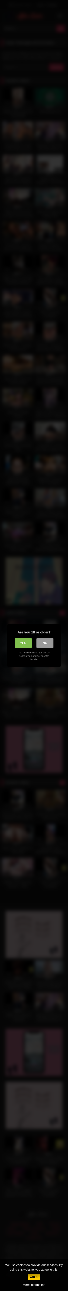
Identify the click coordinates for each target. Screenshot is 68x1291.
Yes (23, 643)
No (45, 643)
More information (34, 1284)
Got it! (34, 1276)
